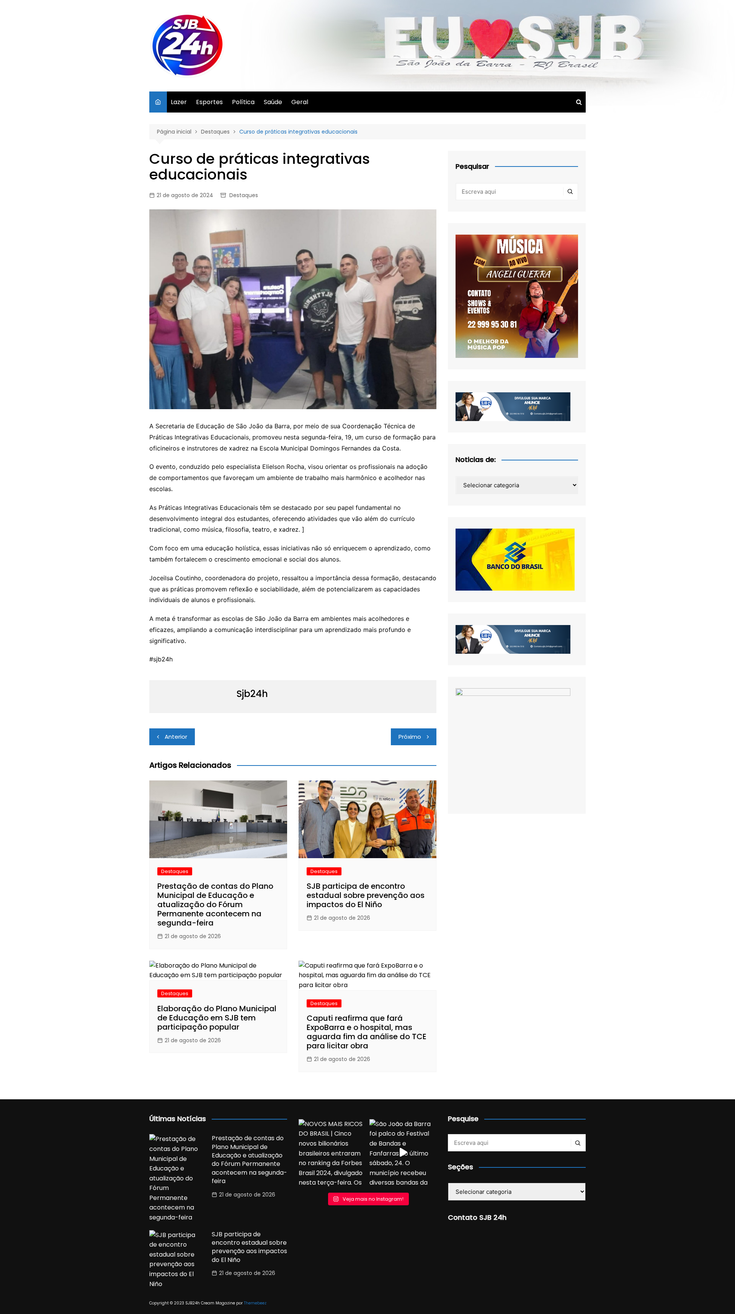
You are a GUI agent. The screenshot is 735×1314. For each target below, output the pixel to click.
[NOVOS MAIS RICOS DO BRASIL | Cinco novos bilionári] (332, 1152)
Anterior (176, 737)
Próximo (410, 737)
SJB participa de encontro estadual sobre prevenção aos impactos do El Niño (366, 895)
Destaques (243, 195)
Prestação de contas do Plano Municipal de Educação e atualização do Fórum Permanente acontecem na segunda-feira (215, 904)
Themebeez (255, 1303)
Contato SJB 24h (477, 1217)
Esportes (209, 102)
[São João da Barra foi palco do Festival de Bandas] (402, 1152)
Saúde (273, 102)
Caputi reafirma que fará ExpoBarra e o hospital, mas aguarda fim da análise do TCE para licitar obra (366, 1032)
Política (243, 102)
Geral (299, 102)
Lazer (179, 102)
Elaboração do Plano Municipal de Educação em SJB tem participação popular (216, 1017)
